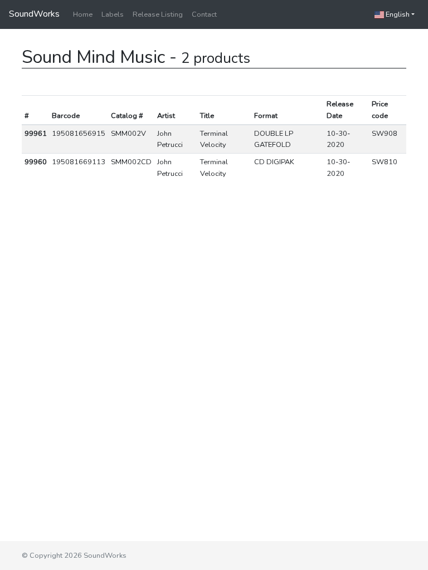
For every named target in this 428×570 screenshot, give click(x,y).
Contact (204, 14)
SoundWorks (34, 14)
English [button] (397, 14)
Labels (112, 14)
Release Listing (158, 14)
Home (83, 14)
